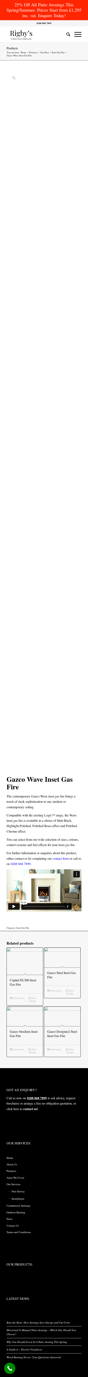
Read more (18, 998)
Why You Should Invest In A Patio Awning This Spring (37, 1342)
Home (10, 1158)
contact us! (30, 1108)
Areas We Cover (15, 1177)
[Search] (66, 34)
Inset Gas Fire (22, 927)
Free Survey (18, 1191)
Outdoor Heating (16, 1212)
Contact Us (13, 1225)
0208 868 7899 (20, 864)
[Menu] (75, 34)
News (9, 1219)
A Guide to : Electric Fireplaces (24, 1349)
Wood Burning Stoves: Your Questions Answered (34, 1357)
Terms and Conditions (19, 1232)
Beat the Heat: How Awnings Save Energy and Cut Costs (38, 1322)
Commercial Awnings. (19, 1205)
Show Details (32, 999)
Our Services (13, 1184)
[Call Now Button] (9, 1368)
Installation (18, 1198)
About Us (12, 1164)
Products (12, 48)
